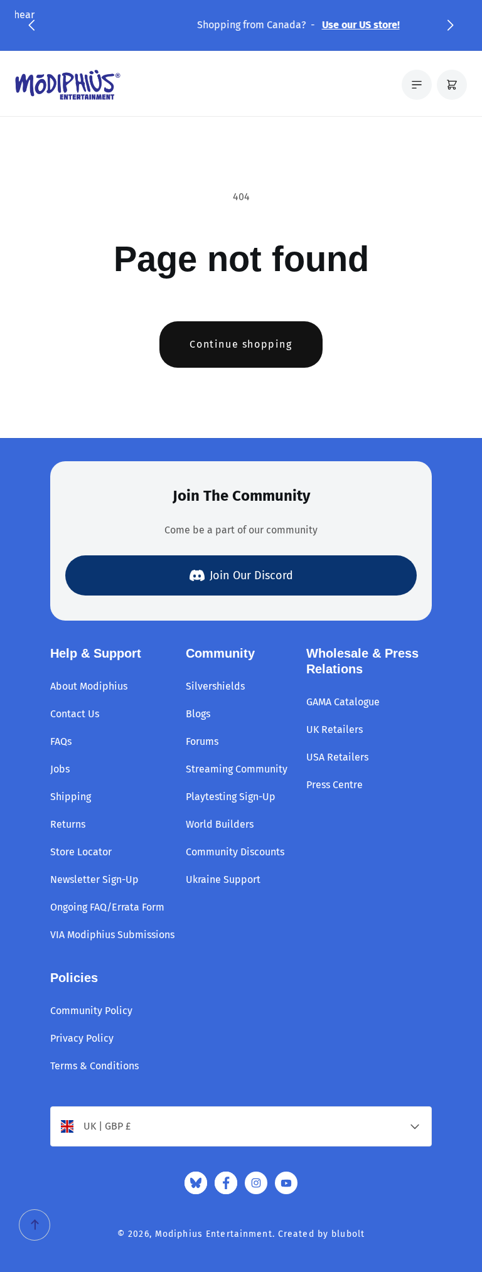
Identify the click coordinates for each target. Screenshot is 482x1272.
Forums (202, 741)
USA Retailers (337, 757)
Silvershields (215, 686)
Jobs (60, 769)
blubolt (348, 1234)
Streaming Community (236, 769)
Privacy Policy (82, 1038)
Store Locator (81, 852)
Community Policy (91, 1011)
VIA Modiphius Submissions (112, 935)
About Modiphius (88, 686)
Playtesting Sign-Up (231, 797)
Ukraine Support (223, 879)
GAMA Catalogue (343, 702)
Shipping (70, 797)
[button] (31, 25)
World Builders (220, 824)
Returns (67, 824)
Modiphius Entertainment (213, 1234)
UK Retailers (334, 729)
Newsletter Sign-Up (94, 879)
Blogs (198, 714)
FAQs (61, 741)
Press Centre (334, 785)
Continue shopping (241, 344)
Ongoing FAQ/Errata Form (107, 907)
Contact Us (74, 714)
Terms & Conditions (94, 1066)
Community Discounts (235, 852)
